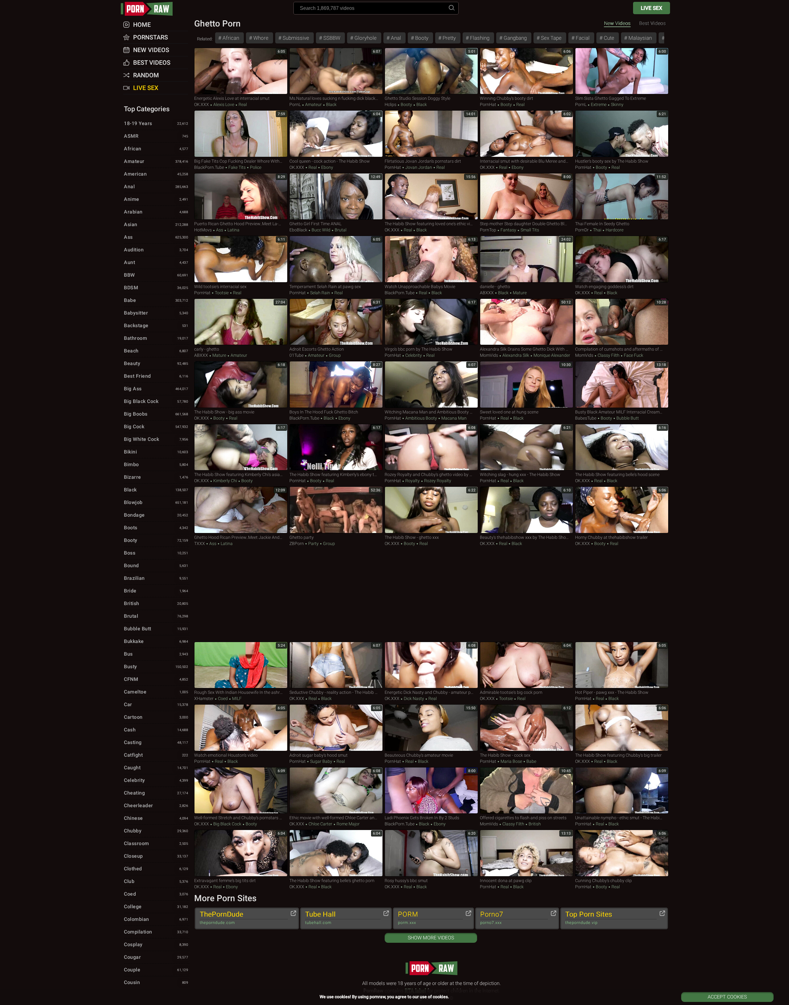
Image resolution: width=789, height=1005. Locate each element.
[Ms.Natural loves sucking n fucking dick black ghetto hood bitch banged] (336, 71)
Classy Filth (608, 355)
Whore (260, 38)
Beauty (156, 363)
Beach (156, 351)
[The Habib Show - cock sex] (526, 727)
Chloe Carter (320, 823)
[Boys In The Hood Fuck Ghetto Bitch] (336, 384)
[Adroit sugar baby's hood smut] (336, 727)
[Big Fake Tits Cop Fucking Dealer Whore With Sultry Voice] (241, 133)
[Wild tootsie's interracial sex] (241, 259)
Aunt (156, 262)
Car (156, 704)
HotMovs (203, 229)
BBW (156, 275)
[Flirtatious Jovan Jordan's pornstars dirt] (431, 133)
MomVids (489, 355)
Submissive (295, 38)
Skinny (616, 104)
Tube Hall (320, 917)
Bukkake (156, 641)
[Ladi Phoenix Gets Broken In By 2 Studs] (431, 790)
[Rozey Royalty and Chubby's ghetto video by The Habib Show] (431, 447)
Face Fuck (633, 355)
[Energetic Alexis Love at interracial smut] (241, 71)
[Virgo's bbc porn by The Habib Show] (431, 322)
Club (156, 881)
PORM (408, 917)
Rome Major (348, 823)
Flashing (479, 38)
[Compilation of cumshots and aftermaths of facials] (621, 322)
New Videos (617, 23)
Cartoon (156, 717)
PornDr (582, 229)
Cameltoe (156, 692)
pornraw (150, 8)
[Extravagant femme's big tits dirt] (241, 853)
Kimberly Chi (225, 480)
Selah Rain (320, 292)
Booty (421, 38)
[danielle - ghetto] (526, 259)
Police (255, 167)
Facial (582, 38)
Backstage (156, 325)
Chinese (156, 818)
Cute (608, 38)
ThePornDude (221, 917)
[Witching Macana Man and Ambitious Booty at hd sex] (431, 384)
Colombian (156, 919)
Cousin (156, 982)
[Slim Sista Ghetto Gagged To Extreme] (621, 71)
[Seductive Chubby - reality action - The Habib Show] (336, 665)
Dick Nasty (414, 698)
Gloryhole (365, 38)
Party (313, 543)
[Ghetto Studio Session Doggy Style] (431, 71)
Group (334, 355)
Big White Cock (156, 439)
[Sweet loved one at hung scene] (526, 384)
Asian (156, 224)
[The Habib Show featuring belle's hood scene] (621, 447)
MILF (236, 698)
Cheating (156, 793)
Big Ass (156, 389)
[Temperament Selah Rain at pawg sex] (336, 259)
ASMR (156, 136)
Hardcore (614, 229)
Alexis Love (223, 104)
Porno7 (491, 917)
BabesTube (585, 418)
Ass (219, 229)
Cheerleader (156, 805)
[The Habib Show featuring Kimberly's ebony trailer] (336, 447)
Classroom (156, 843)
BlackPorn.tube (209, 167)
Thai (597, 229)
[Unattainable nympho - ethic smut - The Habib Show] (621, 790)
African (230, 38)
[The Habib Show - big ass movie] (241, 384)
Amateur (313, 104)
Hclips (390, 104)
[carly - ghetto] (241, 322)
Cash (156, 730)
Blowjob (156, 502)
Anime (156, 199)
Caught (156, 768)
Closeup (156, 856)
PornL (295, 104)
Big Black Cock (227, 823)
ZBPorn (296, 543)
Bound (156, 565)
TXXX (199, 543)
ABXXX (487, 292)
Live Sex (651, 8)
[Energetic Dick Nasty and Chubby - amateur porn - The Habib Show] (431, 665)
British (534, 823)
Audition (156, 250)
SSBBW (331, 38)
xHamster (204, 698)
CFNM (156, 679)
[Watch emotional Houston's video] (241, 727)
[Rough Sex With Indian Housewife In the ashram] (241, 665)
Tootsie (222, 292)
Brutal (340, 229)
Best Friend (156, 376)
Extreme (598, 104)
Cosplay (156, 944)
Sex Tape (551, 38)
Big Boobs (156, 414)
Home (142, 24)
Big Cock (156, 426)
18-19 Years (156, 123)
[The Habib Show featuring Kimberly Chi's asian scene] (241, 447)
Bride (156, 591)
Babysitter (156, 313)
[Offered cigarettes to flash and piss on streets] (526, 790)
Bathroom (156, 338)
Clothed (156, 869)
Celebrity (413, 355)
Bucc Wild (321, 229)
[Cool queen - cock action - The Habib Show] (336, 133)
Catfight (156, 755)
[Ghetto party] (336, 509)
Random (146, 75)
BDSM (156, 288)
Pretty (448, 38)
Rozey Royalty (437, 480)
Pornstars (150, 37)
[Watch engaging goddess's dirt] (621, 259)
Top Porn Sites (588, 917)
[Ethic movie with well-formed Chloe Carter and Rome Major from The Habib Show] (336, 790)
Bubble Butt (627, 418)
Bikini (156, 452)
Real (242, 104)
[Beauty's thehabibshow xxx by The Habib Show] (526, 509)
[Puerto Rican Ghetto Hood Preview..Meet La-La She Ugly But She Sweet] (241, 196)
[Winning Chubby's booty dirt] (526, 71)
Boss (156, 553)
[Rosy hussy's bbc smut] (431, 853)
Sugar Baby (321, 761)
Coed (223, 698)
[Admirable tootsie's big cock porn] (526, 665)
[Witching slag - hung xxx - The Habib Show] (526, 447)
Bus (156, 654)
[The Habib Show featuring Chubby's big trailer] (621, 727)
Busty (156, 666)
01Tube (296, 355)
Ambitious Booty (421, 418)
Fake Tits (237, 167)
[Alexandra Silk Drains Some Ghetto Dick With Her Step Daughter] (526, 322)
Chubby (156, 831)
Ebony (326, 167)
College (156, 906)
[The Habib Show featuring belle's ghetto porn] (336, 853)
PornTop (488, 229)
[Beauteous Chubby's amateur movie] (431, 727)
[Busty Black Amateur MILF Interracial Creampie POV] (621, 384)
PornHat (488, 104)
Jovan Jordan (418, 167)
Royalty (412, 480)
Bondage (156, 515)
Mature (519, 292)
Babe (530, 761)
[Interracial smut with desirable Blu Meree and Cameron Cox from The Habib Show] (526, 133)
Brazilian (156, 578)
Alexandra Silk (515, 355)
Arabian (156, 212)
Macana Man (453, 418)
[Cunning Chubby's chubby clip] (621, 853)
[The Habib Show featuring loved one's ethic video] (431, 196)
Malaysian (639, 38)
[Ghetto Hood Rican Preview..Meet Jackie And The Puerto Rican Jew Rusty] (241, 509)
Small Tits (529, 229)
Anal (395, 38)
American (156, 174)
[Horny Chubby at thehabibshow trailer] (621, 509)
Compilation (156, 932)
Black (331, 104)
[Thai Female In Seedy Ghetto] (621, 196)
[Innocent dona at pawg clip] (526, 853)
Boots (156, 528)
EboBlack (298, 229)
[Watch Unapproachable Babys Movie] (431, 259)
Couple (156, 970)
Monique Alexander (551, 355)
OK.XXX (201, 104)
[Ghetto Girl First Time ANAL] (336, 196)
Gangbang (514, 38)
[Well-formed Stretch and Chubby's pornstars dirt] (241, 790)
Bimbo (156, 464)
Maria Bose (511, 761)
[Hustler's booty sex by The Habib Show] (621, 133)
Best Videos (151, 62)
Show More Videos (431, 938)
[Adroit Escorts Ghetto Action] (336, 322)
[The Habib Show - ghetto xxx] (431, 509)
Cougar (156, 957)
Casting (156, 742)
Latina (233, 229)
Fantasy (508, 229)
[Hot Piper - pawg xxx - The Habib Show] (621, 665)
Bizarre (156, 477)
